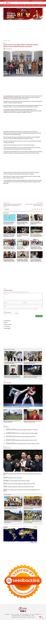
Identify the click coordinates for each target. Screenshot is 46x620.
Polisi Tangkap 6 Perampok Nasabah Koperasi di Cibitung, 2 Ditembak (16, 480)
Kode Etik (17, 614)
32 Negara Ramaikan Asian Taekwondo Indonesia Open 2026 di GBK (16, 407)
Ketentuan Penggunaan (24, 614)
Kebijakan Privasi (38, 614)
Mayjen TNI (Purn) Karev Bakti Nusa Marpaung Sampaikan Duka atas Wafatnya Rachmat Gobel (9, 247)
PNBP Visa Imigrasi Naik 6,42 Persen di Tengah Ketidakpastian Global (22, 247)
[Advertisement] (23, 31)
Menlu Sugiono (7, 326)
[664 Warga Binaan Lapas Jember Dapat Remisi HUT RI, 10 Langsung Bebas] (13, 356)
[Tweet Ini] (35, 209)
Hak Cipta (32, 614)
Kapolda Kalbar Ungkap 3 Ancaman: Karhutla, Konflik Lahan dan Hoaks (32, 508)
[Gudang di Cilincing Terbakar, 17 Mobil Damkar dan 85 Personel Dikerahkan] (23, 230)
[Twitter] (23, 611)
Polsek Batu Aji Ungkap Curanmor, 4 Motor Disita (12, 477)
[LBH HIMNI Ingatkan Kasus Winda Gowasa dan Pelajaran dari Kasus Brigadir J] (33, 356)
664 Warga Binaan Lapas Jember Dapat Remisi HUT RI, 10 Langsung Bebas (13, 363)
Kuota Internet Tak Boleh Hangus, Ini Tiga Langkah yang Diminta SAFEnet (36, 223)
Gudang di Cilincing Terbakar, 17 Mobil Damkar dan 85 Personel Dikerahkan (23, 235)
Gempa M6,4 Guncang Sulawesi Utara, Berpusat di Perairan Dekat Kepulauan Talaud (9, 223)
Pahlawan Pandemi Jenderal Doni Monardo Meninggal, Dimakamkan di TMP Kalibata (22, 429)
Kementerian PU (7, 320)
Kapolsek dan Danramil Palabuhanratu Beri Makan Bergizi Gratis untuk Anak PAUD (21, 440)
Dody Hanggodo (7, 328)
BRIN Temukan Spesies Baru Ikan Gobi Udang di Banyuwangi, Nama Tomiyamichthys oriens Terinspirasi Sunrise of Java (36, 235)
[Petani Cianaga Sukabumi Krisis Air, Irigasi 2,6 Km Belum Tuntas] (13, 515)
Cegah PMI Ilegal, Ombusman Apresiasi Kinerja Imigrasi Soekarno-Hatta (34, 204)
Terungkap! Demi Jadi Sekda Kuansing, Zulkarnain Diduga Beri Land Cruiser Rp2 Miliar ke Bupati (22, 260)
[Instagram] (25, 611)
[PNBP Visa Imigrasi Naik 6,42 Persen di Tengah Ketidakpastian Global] (23, 242)
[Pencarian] (42, 3)
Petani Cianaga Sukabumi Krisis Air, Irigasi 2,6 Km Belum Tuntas (12, 522)
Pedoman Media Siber (26, 615)
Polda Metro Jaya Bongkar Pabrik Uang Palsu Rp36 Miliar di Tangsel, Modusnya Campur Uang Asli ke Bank (22, 474)
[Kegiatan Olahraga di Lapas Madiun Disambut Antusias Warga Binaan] (12, 414)
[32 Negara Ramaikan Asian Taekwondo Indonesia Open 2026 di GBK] (23, 396)
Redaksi (12, 614)
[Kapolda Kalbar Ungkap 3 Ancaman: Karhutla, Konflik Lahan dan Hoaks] (33, 501)
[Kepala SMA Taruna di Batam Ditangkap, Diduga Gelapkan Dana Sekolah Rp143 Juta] (13, 370)
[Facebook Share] (33, 209)
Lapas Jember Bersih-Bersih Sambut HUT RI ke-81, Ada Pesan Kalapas (33, 522)
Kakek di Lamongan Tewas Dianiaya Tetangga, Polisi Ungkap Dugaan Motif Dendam (19, 483)
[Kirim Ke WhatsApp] (42, 209)
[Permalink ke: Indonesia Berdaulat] (4, 48)
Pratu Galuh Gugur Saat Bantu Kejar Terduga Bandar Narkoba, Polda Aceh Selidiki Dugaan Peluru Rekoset (21, 490)
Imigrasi (5, 322)
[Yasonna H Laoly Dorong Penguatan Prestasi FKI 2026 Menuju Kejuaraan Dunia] (33, 414)
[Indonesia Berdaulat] (8, 3)
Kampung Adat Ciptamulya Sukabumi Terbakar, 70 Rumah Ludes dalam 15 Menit (23, 223)
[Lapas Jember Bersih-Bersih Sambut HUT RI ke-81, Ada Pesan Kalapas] (33, 515)
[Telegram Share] (39, 209)
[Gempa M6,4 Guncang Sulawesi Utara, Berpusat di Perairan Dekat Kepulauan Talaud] (9, 217)
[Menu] (4, 3)
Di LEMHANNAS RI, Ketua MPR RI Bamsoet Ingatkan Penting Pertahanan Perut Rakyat (21, 433)
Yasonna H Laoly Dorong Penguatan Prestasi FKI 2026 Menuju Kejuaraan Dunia (33, 421)
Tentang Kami (7, 614)
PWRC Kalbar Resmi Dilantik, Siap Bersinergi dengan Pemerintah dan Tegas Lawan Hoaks (22, 443)
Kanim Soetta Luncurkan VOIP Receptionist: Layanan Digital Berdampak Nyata (20, 436)
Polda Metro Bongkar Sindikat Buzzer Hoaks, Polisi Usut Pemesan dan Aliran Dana (18, 486)
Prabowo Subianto (7, 324)
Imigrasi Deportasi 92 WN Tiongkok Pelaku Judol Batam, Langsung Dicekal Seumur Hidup (36, 247)
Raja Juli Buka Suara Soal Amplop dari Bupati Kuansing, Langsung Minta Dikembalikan (9, 260)
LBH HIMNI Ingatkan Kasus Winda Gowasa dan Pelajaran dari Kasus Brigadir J (32, 363)
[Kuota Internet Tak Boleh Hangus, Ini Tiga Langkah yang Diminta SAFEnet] (36, 217)
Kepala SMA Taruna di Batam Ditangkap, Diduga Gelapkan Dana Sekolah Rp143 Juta (12, 377)
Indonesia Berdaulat (9, 48)
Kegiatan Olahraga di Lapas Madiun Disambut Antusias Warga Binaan (12, 421)
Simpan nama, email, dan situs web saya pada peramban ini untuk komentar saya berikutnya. (21, 308)
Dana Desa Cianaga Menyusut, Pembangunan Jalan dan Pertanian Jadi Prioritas (12, 508)
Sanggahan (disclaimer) (16, 615)
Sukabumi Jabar (17, 96)
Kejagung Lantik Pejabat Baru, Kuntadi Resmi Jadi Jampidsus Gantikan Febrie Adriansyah (9, 235)
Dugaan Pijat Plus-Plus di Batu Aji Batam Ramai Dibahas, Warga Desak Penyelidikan (32, 377)
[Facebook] (21, 611)
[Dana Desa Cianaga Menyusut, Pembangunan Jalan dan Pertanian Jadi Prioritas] (13, 501)
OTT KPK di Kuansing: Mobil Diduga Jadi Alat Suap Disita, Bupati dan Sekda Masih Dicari (36, 260)
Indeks (33, 615)
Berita (4, 42)
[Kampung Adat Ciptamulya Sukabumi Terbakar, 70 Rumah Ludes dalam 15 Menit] (23, 217)
